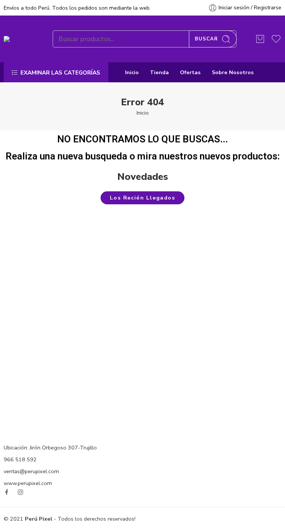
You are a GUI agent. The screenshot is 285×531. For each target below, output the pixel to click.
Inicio (132, 72)
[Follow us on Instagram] (20, 492)
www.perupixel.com (28, 483)
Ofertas (190, 72)
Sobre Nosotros (233, 72)
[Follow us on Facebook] (7, 492)
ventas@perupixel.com (31, 471)
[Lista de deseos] (79, 342)
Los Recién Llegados (143, 197)
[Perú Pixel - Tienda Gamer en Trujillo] (19, 39)
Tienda (159, 72)
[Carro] (260, 39)
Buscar (206, 39)
